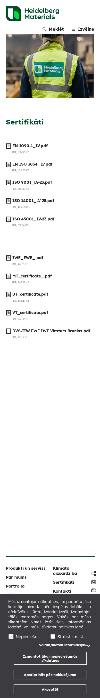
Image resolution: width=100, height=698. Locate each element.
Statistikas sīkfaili (72, 636)
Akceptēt (50, 689)
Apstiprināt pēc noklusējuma (50, 674)
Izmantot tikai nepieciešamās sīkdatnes (50, 658)
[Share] (93, 573)
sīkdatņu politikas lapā (62, 627)
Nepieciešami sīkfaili (30, 636)
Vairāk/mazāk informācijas (62, 645)
